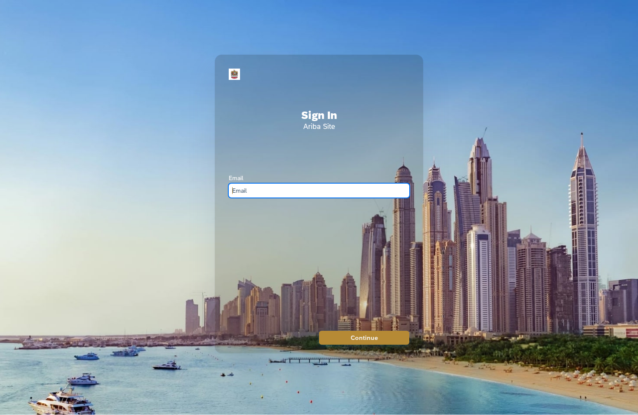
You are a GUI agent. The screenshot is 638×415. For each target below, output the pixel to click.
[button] (364, 338)
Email (236, 178)
